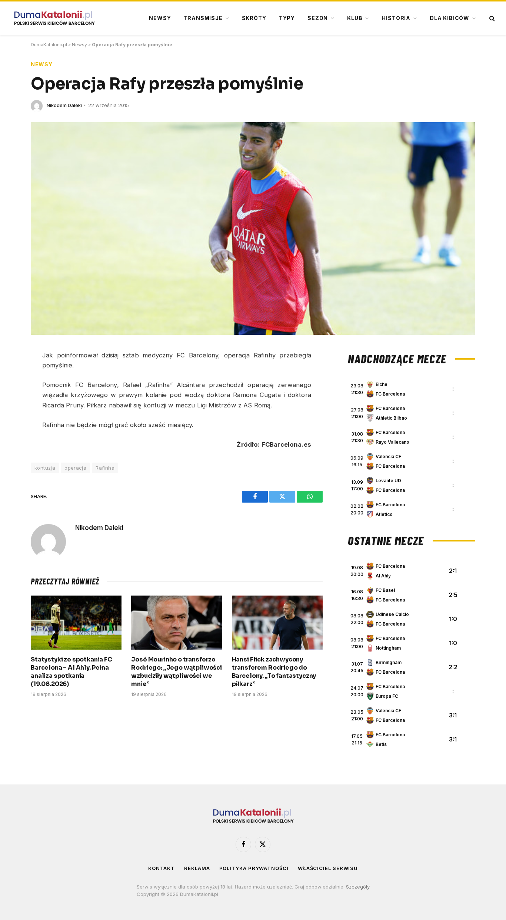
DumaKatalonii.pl (49, 44)
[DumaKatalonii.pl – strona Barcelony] (54, 18)
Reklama (197, 868)
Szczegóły (358, 887)
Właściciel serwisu (328, 868)
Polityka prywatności (254, 868)
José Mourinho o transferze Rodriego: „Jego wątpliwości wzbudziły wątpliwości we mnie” (176, 671)
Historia (396, 18)
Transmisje (202, 18)
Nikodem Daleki (64, 105)
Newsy (160, 18)
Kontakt (161, 868)
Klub (354, 18)
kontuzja (44, 468)
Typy (287, 18)
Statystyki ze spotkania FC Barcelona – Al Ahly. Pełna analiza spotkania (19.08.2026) (71, 671)
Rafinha (105, 468)
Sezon (317, 18)
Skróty (254, 18)
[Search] (491, 18)
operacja (75, 468)
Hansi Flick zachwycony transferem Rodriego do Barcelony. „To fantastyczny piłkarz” (274, 671)
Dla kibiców (449, 18)
